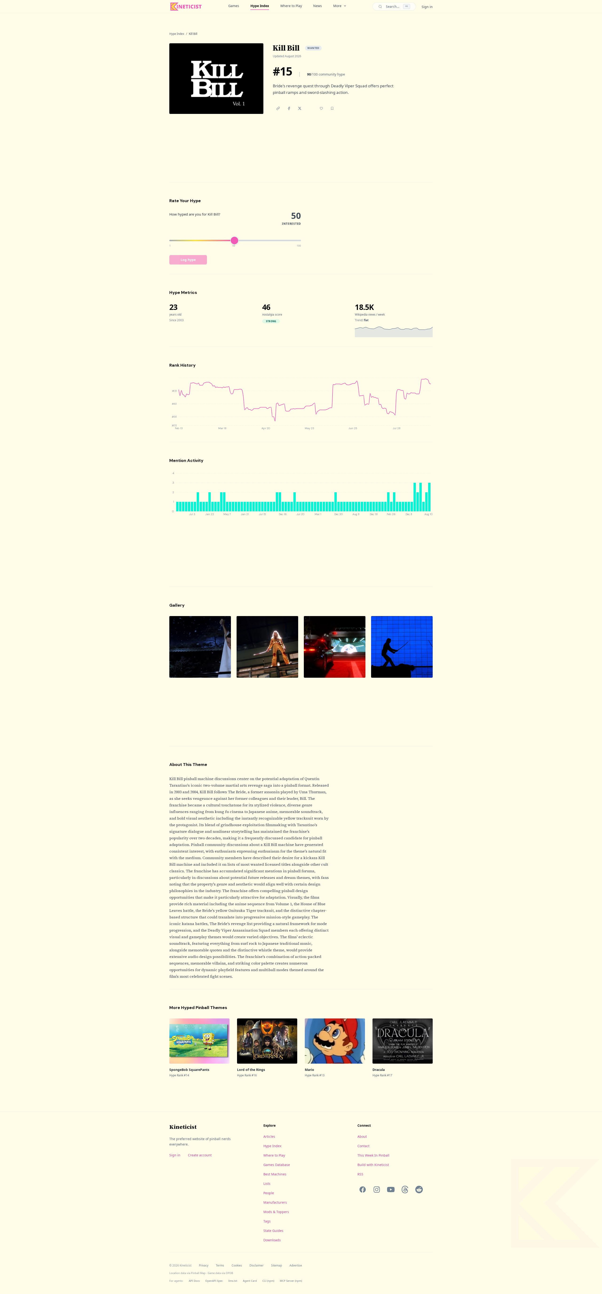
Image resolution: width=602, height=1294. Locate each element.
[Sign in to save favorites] (321, 108)
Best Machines (274, 1174)
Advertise (295, 1265)
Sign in (427, 6)
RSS (360, 1174)
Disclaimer (257, 1265)
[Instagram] (377, 1189)
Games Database (276, 1164)
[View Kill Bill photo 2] (267, 647)
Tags (267, 1221)
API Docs (194, 1280)
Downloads (272, 1240)
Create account (200, 1155)
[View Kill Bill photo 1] (200, 647)
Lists (266, 1183)
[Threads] (405, 1189)
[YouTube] (391, 1189)
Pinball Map (198, 1273)
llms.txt (232, 1280)
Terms (220, 1265)
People (268, 1193)
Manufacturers (275, 1202)
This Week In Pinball (373, 1155)
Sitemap (276, 1265)
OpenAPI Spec (214, 1280)
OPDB (229, 1273)
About (362, 1136)
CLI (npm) (268, 1280)
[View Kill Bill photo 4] (402, 647)
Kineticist (183, 1127)
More (337, 6)
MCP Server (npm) (291, 1280)
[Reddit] (419, 1189)
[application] (394, 331)
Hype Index (259, 6)
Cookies (237, 1265)
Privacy (203, 1265)
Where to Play (291, 6)
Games (233, 6)
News (317, 6)
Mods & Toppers (276, 1212)
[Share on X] (299, 108)
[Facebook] (362, 1189)
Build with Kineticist (373, 1164)
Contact (363, 1146)
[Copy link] (278, 108)
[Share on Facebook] (289, 108)
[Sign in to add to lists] (332, 108)
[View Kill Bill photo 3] (334, 647)
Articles (269, 1136)
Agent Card (250, 1280)
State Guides (273, 1230)
